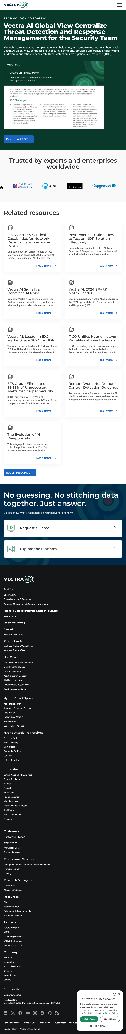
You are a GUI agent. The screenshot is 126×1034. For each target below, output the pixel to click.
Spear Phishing (11, 742)
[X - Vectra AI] (13, 1013)
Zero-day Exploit (11, 738)
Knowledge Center (12, 848)
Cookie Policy (10, 1029)
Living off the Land (12, 760)
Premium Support (12, 869)
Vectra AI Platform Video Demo (18, 646)
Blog (6, 902)
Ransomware (10, 721)
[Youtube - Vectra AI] (28, 1013)
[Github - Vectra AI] (50, 1013)
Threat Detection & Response (17, 599)
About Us (8, 957)
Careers (7, 980)
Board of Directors (12, 966)
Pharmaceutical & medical (16, 806)
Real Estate (9, 810)
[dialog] (100, 1010)
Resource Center (11, 907)
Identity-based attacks (14, 667)
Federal (7, 788)
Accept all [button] (89, 1019)
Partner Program (11, 928)
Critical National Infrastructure (18, 775)
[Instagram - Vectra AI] (35, 1013)
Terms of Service (11, 1023)
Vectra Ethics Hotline (30, 1029)
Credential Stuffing (12, 751)
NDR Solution (10, 616)
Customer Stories (14, 837)
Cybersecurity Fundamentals (17, 911)
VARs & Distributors (13, 941)
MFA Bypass (9, 747)
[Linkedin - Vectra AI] (5, 1013)
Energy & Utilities (12, 779)
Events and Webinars (14, 915)
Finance (7, 784)
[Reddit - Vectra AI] (42, 1013)
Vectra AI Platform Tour (15, 650)
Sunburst (8, 756)
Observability (10, 595)
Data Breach (9, 713)
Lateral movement (12, 671)
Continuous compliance (15, 689)
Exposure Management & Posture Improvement (26, 604)
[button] (100, 1026)
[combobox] (114, 994)
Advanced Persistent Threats (17, 708)
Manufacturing (11, 801)
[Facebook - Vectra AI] (20, 1013)
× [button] (119, 994)
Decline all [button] (110, 1019)
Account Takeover (12, 704)
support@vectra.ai (12, 995)
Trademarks (44, 1023)
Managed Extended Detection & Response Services (31, 610)
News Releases (11, 975)
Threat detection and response (18, 662)
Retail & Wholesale (12, 814)
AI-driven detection (13, 680)
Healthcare (9, 792)
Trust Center (60, 1023)
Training (7, 873)
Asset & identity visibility (15, 676)
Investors (8, 971)
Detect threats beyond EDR (16, 685)
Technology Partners (13, 936)
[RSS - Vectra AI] (57, 1013)
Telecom (8, 819)
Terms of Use (29, 1023)
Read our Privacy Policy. (107, 1013)
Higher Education (12, 797)
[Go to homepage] (16, 5)
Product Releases (12, 852)
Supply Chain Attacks (14, 726)
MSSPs (7, 932)
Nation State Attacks (13, 717)
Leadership (9, 962)
